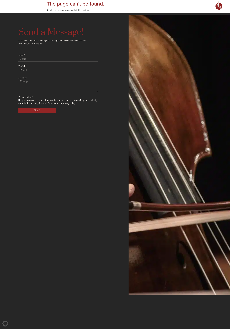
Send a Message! (50, 32)
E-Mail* (22, 66)
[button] (5, 323)
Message (22, 78)
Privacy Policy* (25, 97)
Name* (21, 55)
